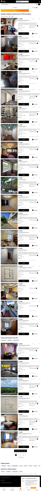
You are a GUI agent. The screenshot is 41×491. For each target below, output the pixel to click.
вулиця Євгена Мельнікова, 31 (24, 20)
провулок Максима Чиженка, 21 (24, 345)
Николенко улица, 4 (22, 285)
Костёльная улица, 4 (22, 179)
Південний (20, 21)
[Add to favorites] (16, 19)
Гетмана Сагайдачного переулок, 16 (25, 267)
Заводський (20, 92)
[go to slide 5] (10, 376)
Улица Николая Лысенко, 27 (23, 232)
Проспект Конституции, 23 (23, 214)
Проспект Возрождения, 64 (23, 320)
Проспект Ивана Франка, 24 (23, 380)
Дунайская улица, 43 (22, 108)
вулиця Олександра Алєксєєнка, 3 (25, 433)
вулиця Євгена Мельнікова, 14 (24, 398)
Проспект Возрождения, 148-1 (24, 73)
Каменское (23, 21)
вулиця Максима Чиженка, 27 (24, 55)
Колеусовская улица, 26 (22, 161)
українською (4, 480)
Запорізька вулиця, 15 (22, 126)
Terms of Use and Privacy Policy (5, 477)
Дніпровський (20, 417)
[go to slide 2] (8, 376)
